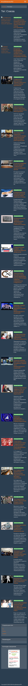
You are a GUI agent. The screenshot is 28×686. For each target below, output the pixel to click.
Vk (3, 629)
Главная (4, 6)
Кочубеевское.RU (7, 1)
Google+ (4, 633)
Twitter (4, 631)
